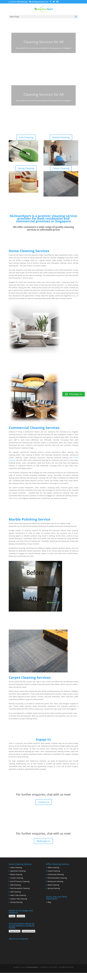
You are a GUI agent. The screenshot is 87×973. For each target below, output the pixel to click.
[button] (73, 394)
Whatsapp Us (43, 505)
